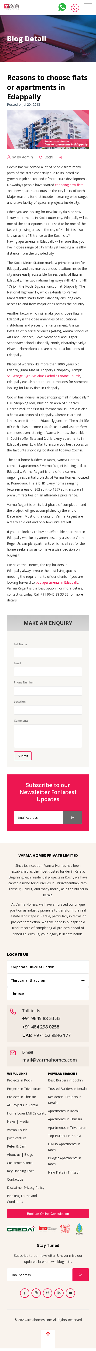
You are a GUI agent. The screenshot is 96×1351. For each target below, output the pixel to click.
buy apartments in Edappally (57, 582)
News (11, 1121)
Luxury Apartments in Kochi (64, 1147)
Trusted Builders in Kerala (67, 1088)
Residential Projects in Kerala (64, 1100)
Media (24, 1121)
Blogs (28, 1154)
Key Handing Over (20, 1171)
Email (17, 663)
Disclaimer (15, 1187)
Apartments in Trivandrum (67, 1127)
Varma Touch (17, 1130)
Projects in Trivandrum (24, 1088)
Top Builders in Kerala (64, 1135)
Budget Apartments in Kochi (64, 1161)
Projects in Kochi (19, 1080)
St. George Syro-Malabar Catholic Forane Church (43, 376)
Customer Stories (20, 1162)
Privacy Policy (34, 1187)
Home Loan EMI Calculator (27, 1113)
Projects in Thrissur (21, 1097)
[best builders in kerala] (11, 7)
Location (20, 702)
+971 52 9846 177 (52, 1035)
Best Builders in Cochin (65, 1080)
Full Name (20, 644)
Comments (21, 721)
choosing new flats (69, 185)
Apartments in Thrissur (65, 1119)
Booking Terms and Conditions (22, 1198)
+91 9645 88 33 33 (41, 1018)
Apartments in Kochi (63, 1111)
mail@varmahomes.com (49, 1060)
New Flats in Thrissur (64, 1172)
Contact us (15, 1179)
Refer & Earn (16, 1146)
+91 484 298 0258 (40, 1027)
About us (14, 1154)
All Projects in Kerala (22, 1105)
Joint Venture (16, 1138)
